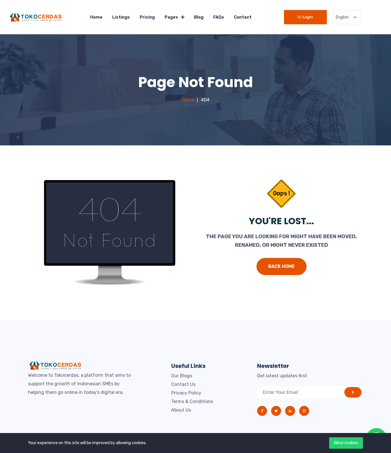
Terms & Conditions (192, 401)
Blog (199, 17)
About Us (181, 410)
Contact (243, 17)
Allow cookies (346, 442)
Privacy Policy (186, 393)
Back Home (281, 266)
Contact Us (183, 384)
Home (96, 17)
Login (308, 17)
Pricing (147, 17)
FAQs (218, 17)
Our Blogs (181, 375)
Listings (121, 17)
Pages (171, 17)
